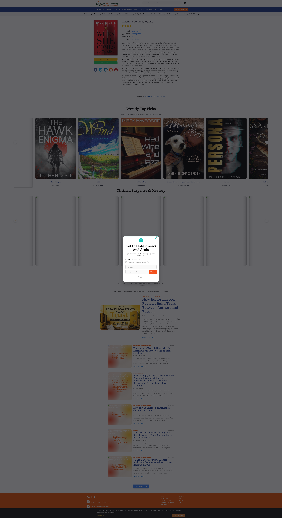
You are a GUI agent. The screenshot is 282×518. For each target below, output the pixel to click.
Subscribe (153, 272)
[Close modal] (157, 238)
